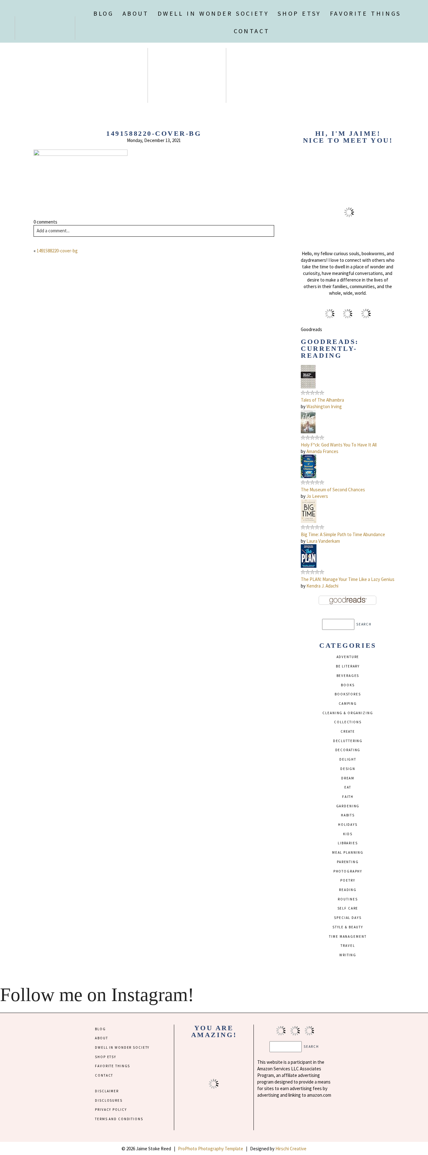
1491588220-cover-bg (57, 251)
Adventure (348, 657)
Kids (347, 834)
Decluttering (348, 741)
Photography (348, 871)
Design (347, 769)
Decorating (348, 750)
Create (348, 731)
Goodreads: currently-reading (329, 348)
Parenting (348, 862)
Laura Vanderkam (323, 541)
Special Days (347, 917)
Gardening (348, 806)
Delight (347, 759)
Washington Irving (324, 406)
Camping (348, 703)
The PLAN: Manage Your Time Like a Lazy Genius (347, 579)
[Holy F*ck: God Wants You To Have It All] (308, 432)
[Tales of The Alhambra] (308, 387)
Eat (347, 787)
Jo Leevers (317, 496)
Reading (348, 890)
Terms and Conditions (119, 1119)
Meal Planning (347, 852)
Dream (347, 778)
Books (347, 685)
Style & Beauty (347, 927)
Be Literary (348, 666)
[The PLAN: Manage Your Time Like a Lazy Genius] (308, 566)
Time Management (347, 936)
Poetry (347, 880)
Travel (348, 945)
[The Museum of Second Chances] (308, 476)
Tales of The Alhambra (322, 400)
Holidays (348, 824)
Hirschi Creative (290, 1149)
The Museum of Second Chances (333, 490)
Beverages (348, 675)
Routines (348, 899)
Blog (103, 13)
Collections (348, 722)
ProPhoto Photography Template (210, 1149)
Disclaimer (107, 1091)
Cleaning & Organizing (347, 713)
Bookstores (348, 694)
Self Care (347, 908)
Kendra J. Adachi (322, 586)
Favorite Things (365, 13)
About (136, 13)
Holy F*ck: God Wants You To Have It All (339, 445)
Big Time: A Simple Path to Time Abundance (343, 534)
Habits (348, 815)
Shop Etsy (299, 13)
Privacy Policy (111, 1109)
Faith (347, 796)
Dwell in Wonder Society (213, 13)
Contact (251, 31)
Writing (347, 955)
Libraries (348, 843)
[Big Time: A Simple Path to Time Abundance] (308, 521)
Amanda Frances (322, 451)
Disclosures (109, 1100)
